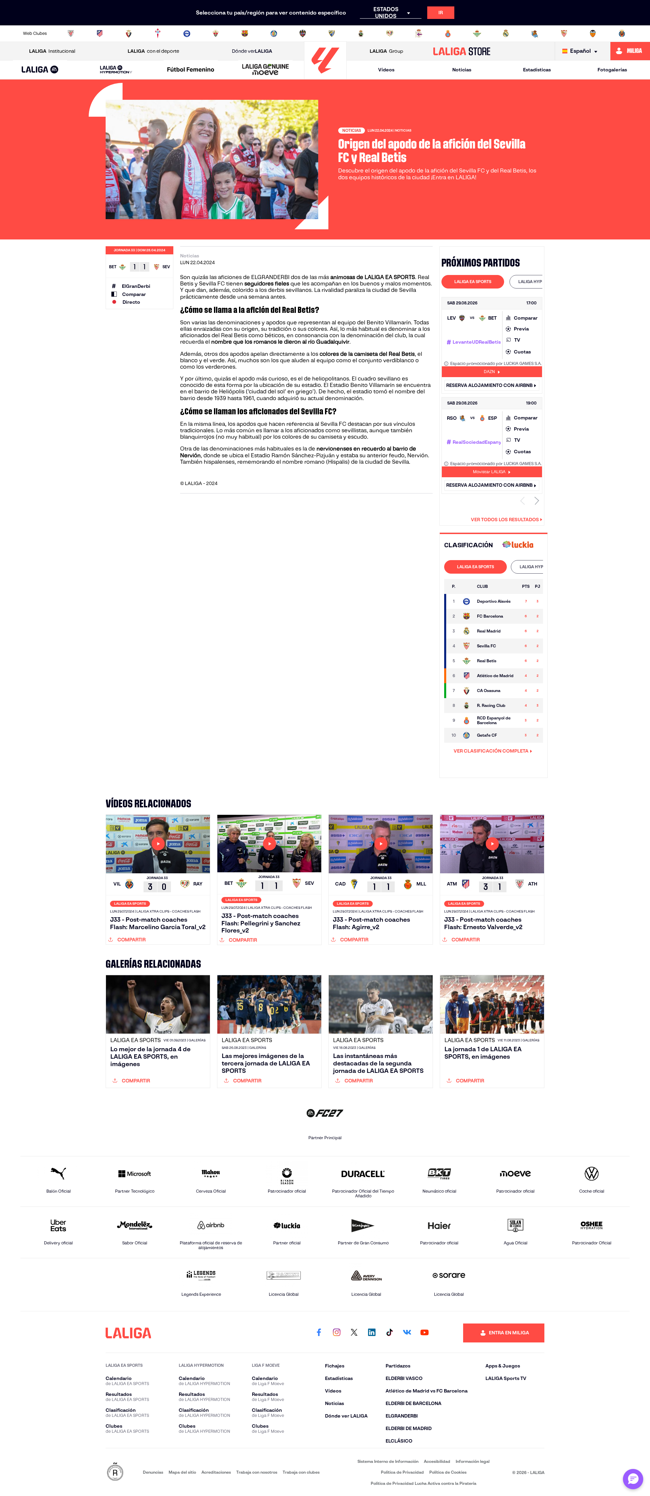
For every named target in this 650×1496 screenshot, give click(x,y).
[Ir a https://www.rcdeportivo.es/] (419, 33)
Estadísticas (537, 69)
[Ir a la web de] (518, 545)
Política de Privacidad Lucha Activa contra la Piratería (423, 1483)
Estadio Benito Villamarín (362, 385)
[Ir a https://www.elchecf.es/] (216, 33)
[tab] (472, 282)
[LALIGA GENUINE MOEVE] (265, 70)
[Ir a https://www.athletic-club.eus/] (71, 33)
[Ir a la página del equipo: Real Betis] (466, 661)
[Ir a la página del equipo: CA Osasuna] (466, 691)
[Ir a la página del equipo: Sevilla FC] (466, 646)
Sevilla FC (333, 424)
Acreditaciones (216, 1472)
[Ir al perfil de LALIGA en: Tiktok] (389, 1333)
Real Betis (234, 335)
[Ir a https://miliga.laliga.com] (630, 51)
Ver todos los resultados (505, 519)
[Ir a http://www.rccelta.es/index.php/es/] (158, 33)
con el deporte (153, 51)
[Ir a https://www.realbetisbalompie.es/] (477, 33)
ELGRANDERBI (270, 277)
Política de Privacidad (402, 1472)
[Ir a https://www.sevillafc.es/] (564, 33)
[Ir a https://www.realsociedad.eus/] (535, 33)
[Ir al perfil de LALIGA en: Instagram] (336, 1333)
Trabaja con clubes (301, 1472)
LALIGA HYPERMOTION (540, 281)
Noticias (461, 69)
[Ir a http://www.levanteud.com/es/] (303, 33)
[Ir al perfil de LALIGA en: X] (354, 1333)
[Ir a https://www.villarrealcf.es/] (622, 33)
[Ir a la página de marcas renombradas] (115, 1472)
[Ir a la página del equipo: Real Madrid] (466, 631)
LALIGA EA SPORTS (472, 281)
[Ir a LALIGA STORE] (462, 51)
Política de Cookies (448, 1472)
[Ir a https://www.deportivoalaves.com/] (187, 33)
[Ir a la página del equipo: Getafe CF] (466, 735)
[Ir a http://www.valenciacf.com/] (593, 33)
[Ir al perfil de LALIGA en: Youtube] (424, 1333)
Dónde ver (252, 51)
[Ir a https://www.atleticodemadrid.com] (99, 33)
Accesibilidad (437, 1461)
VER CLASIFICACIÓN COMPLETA (491, 751)
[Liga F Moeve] (191, 70)
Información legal (473, 1461)
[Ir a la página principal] (325, 76)
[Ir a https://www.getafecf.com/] (274, 33)
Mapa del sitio (182, 1472)
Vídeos (386, 69)
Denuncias (153, 1472)
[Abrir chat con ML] (633, 1479)
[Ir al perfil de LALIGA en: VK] (407, 1333)
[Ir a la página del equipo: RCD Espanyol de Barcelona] (466, 720)
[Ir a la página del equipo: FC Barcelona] (466, 616)
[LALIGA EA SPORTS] (40, 70)
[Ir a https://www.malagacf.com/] (332, 33)
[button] (40, 70)
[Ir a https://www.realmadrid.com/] (506, 33)
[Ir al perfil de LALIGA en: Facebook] (319, 1333)
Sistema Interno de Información (388, 1461)
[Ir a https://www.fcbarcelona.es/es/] (245, 33)
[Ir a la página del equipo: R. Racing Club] (466, 705)
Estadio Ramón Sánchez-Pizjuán (293, 455)
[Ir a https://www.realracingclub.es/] (361, 33)
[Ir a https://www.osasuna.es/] (129, 33)
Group (386, 51)
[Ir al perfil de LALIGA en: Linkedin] (372, 1333)
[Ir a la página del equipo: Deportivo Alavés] (466, 601)
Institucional (52, 51)
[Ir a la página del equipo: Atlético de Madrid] (466, 676)
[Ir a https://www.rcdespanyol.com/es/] (448, 33)
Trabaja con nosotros (256, 1472)
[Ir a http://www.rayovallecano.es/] (390, 33)
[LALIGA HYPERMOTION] (116, 69)
